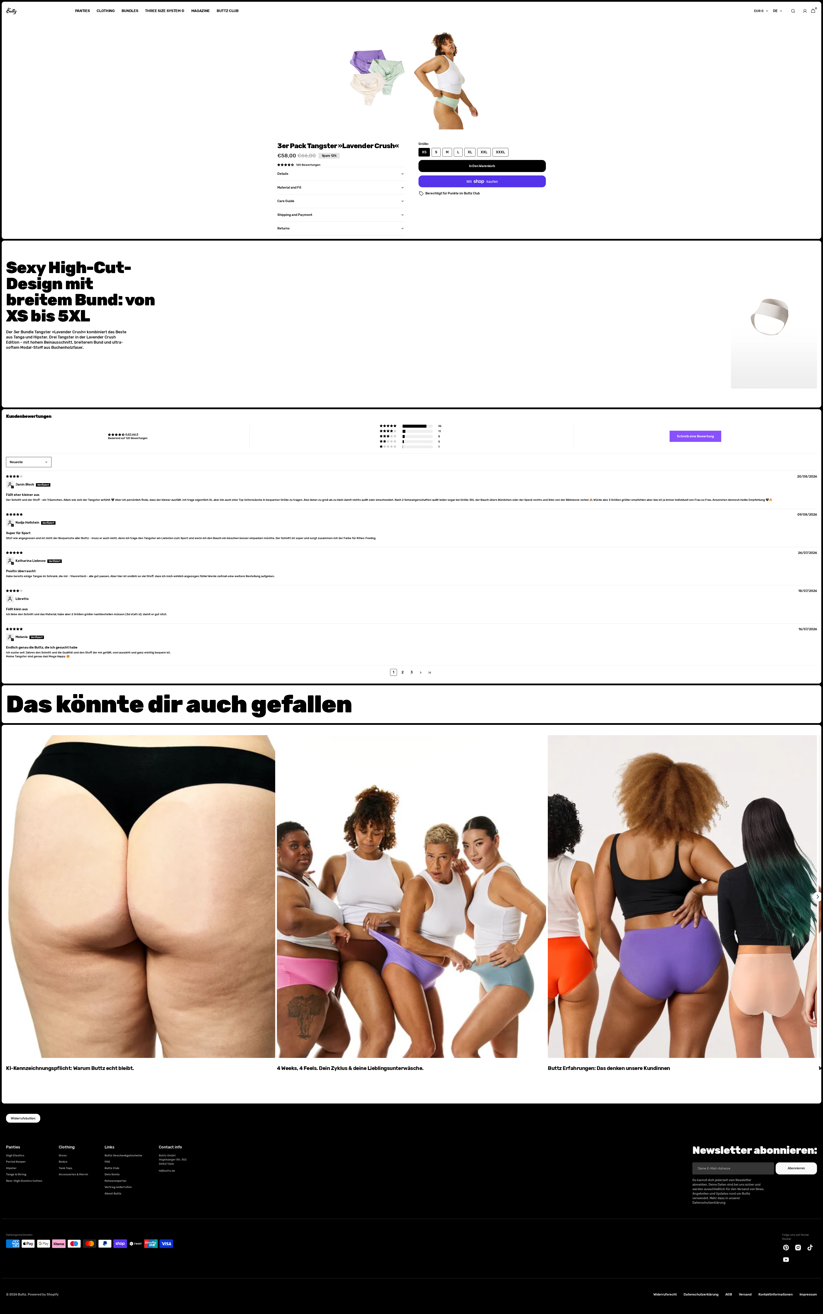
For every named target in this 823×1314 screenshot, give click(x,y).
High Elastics (15, 1155)
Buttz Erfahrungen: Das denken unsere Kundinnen (609, 1068)
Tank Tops (65, 1168)
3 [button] (412, 672)
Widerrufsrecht (665, 1294)
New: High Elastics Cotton (24, 1180)
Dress (63, 1155)
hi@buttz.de (167, 1170)
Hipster (11, 1168)
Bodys (63, 1161)
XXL (486, 153)
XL (472, 153)
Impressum (808, 1294)
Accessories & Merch (73, 1174)
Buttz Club (112, 1168)
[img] (14, 476)
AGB (728, 1294)
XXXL (502, 153)
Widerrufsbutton (23, 1118)
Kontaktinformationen (775, 1294)
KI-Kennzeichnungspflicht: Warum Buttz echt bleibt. (70, 1068)
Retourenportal (115, 1180)
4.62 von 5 (131, 434)
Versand (745, 1294)
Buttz (22, 1294)
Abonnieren (796, 1168)
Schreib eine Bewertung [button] (695, 436)
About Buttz (113, 1193)
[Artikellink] (140, 910)
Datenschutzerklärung (701, 1294)
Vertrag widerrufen (118, 1187)
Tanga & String (16, 1174)
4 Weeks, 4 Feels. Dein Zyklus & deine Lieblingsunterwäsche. (350, 1068)
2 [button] (402, 672)
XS (426, 153)
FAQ (107, 1161)
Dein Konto (112, 1174)
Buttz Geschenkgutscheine (123, 1155)
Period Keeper (16, 1161)
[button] (793, 11)
